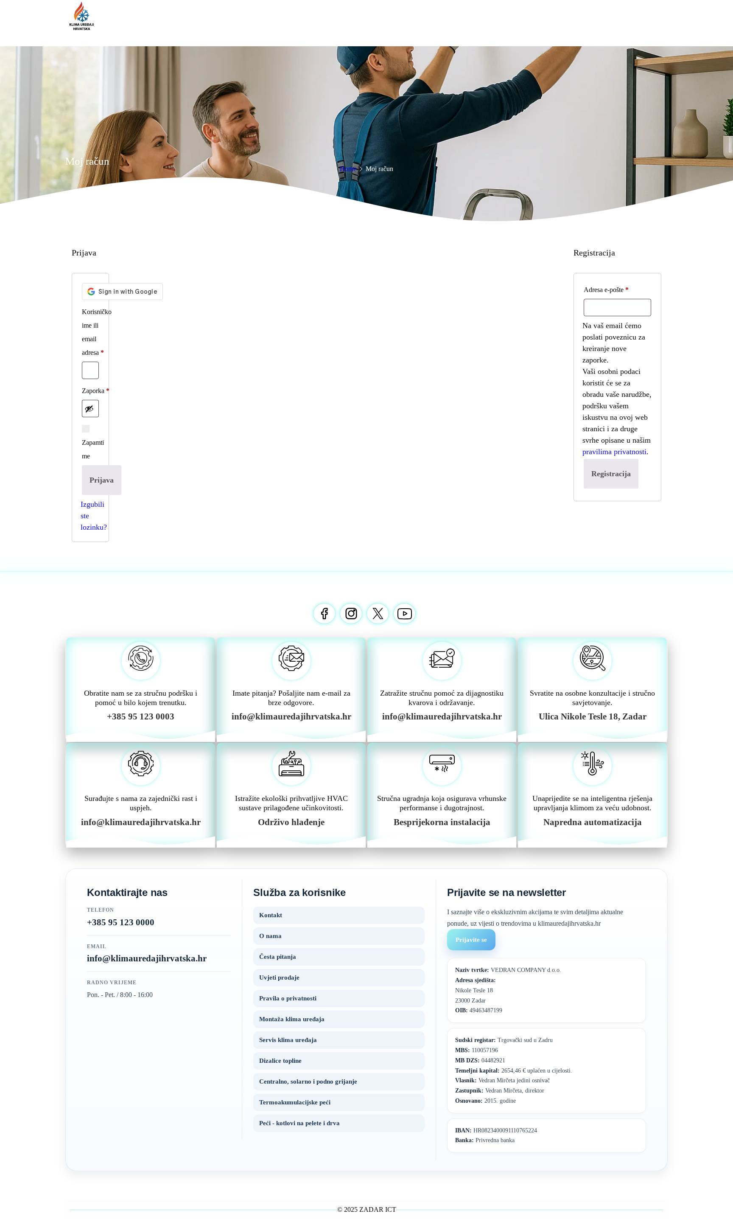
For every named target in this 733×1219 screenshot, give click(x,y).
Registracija (611, 473)
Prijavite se (471, 939)
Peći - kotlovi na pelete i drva (299, 1123)
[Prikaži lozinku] (89, 408)
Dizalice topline (280, 1060)
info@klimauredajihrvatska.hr (147, 958)
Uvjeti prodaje (279, 977)
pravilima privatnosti (614, 451)
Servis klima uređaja (288, 1039)
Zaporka (95, 390)
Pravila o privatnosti (287, 998)
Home (348, 168)
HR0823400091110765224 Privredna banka (496, 1135)
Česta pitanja (277, 956)
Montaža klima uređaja (292, 1019)
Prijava (102, 480)
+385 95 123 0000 (120, 922)
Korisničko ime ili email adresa (97, 332)
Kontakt (270, 915)
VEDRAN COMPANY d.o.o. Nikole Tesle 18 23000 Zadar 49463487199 (508, 990)
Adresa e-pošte (606, 289)
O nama (270, 936)
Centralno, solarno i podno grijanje (308, 1081)
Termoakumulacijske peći (294, 1102)
